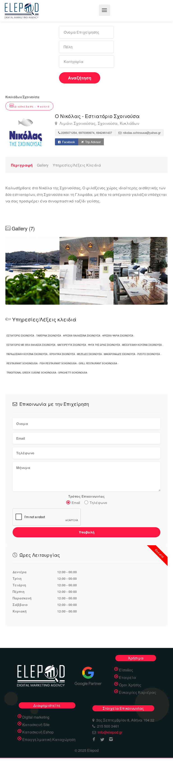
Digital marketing (35, 717)
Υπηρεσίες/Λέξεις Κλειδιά (77, 165)
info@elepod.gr (110, 732)
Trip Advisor (92, 142)
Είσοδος (126, 670)
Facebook (68, 142)
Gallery (42, 165)
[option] (86, 271)
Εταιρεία (127, 677)
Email (76, 502)
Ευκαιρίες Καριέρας (137, 692)
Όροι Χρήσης (130, 684)
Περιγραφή (22, 165)
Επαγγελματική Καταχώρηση (48, 739)
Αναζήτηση (79, 78)
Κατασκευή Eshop (38, 732)
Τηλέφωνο (98, 502)
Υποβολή (86, 532)
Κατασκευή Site (36, 724)
